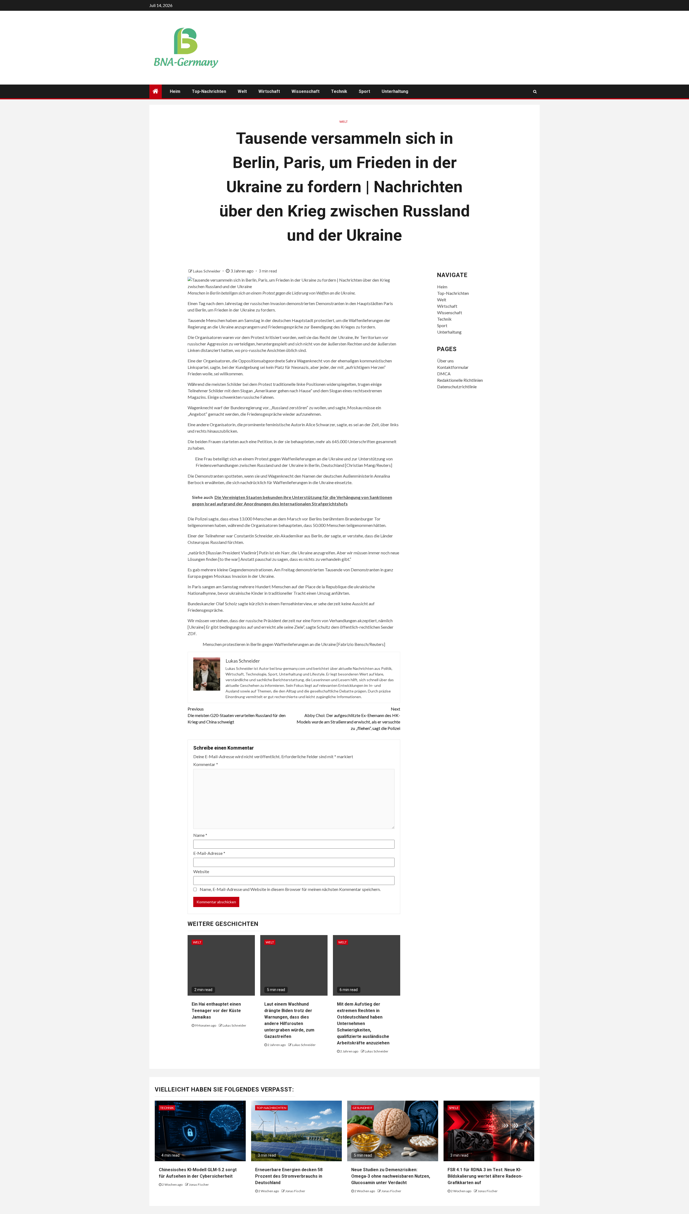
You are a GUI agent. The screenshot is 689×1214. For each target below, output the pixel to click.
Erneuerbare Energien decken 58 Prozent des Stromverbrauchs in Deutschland (288, 1176)
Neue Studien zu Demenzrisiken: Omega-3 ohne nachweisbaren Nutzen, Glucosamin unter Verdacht (390, 1176)
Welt (242, 91)
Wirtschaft (269, 91)
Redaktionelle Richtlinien (460, 380)
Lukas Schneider (207, 271)
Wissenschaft (305, 91)
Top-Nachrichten (209, 91)
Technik (339, 91)
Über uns (445, 360)
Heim (175, 91)
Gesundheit (362, 1108)
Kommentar (205, 764)
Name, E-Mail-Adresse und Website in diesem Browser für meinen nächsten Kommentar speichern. (290, 889)
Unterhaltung (395, 91)
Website (201, 871)
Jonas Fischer (199, 1184)
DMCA (444, 373)
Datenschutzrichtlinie (457, 386)
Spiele (454, 1108)
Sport (364, 91)
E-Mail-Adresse (209, 853)
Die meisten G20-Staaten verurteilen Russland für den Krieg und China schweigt (237, 715)
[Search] (535, 91)
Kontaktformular (453, 367)
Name (200, 835)
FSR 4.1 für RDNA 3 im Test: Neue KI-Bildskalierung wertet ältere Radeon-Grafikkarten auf (485, 1176)
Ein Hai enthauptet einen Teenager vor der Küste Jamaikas (216, 1011)
